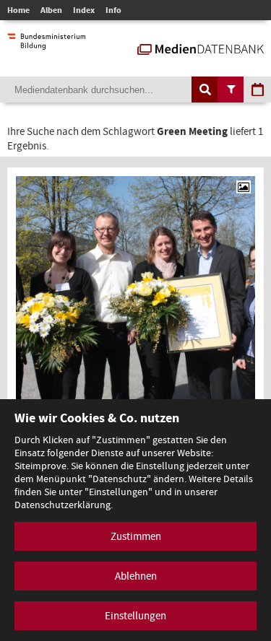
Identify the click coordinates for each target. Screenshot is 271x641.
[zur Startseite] (200, 47)
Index (84, 10)
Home (18, 10)
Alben (51, 10)
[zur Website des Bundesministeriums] (46, 42)
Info (113, 10)
